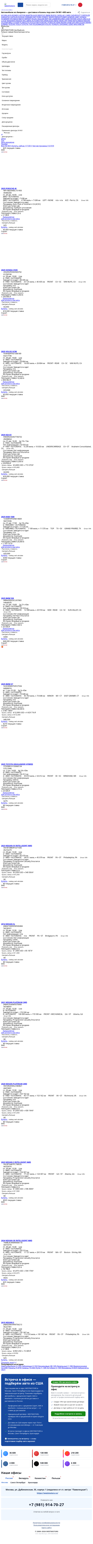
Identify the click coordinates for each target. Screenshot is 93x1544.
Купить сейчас (22, 146)
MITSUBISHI (78, 21)
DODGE (21, 17)
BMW (48, 15)
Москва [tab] (4, 1482)
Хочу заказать (19, 211)
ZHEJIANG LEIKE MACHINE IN (72, 24)
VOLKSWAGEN (38, 24)
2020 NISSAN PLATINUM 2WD (14, 1084)
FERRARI (29, 17)
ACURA (4, 15)
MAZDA (19, 21)
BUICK (54, 15)
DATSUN (14, 17)
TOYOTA (25, 24)
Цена (3, 138)
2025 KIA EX (6, 435)
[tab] (7, 1478)
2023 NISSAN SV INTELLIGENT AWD (16, 845)
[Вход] (86, 5)
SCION (82, 22)
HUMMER (5, 19)
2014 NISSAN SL (8, 924)
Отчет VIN (84, 200)
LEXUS (79, 19)
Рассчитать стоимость (9, 221)
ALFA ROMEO (13, 15)
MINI (70, 21)
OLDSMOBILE (7, 22)
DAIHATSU (5, 17)
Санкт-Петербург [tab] (18, 1482)
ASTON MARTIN (26, 15)
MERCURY (63, 21)
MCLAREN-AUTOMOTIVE (33, 21)
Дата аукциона (7, 142)
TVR (30, 24)
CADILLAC (61, 15)
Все (6, 146)
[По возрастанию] (2, 134)
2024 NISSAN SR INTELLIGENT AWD (16, 1240)
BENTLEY (42, 15)
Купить (4, 227)
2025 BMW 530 (7, 598)
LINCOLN (86, 19)
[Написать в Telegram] (37, 1516)
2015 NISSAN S (7, 1322)
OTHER (16, 22)
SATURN (75, 22)
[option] (46, 139)
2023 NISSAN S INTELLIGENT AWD (16, 1162)
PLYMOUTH (25, 22)
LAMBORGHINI (58, 19)
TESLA (18, 24)
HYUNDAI (14, 19)
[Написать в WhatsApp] (50, 1516)
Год (2, 140)
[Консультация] (80, 5)
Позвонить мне (7, 211)
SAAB (69, 22)
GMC (77, 17)
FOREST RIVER (48, 17)
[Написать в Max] (56, 1516)
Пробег (4, 144)
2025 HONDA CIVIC (9, 270)
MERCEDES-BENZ (51, 21)
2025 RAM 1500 (7, 517)
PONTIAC (43, 22)
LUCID (4, 21)
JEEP (47, 19)
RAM (58, 22)
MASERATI (11, 21)
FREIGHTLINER (60, 17)
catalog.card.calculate (16, 227)
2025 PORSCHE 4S (9, 188)
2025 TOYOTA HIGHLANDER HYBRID (17, 764)
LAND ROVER (71, 19)
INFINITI (28, 19)
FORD (39, 17)
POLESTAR (34, 22)
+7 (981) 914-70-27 (46, 1504)
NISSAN (86, 21)
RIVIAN (64, 22)
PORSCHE (52, 22)
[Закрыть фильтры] (2, 28)
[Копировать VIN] (23, 191)
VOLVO (48, 24)
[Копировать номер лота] (12, 193)
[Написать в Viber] (43, 1516)
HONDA (83, 17)
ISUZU (35, 19)
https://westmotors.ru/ (47, 1493)
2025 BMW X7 (7, 684)
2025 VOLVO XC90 (9, 351)
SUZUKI (12, 24)
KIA (50, 19)
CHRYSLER (85, 15)
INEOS (21, 19)
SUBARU (5, 24)
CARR (67, 15)
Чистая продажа (43, 146)
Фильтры (6, 133)
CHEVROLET (75, 15)
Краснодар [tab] (33, 1482)
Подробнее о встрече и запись (68, 1414)
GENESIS (71, 17)
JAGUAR (41, 19)
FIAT (35, 17)
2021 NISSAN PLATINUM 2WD (14, 1002)
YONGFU (56, 24)
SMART (88, 22)
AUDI (35, 15)
